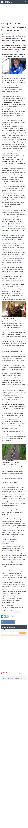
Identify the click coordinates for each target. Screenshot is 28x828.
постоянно (12, 527)
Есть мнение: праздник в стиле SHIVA (11, 674)
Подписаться (22, 633)
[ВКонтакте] (2, 616)
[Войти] (25, 2)
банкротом (9, 555)
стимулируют (10, 466)
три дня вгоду (17, 433)
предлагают (16, 49)
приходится (15, 40)
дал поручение (11, 137)
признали (8, 44)
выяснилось (11, 93)
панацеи (10, 418)
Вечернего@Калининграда (8, 627)
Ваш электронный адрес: (8, 630)
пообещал (19, 258)
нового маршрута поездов (12, 484)
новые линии (20, 478)
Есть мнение (3, 672)
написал (13, 256)
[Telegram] (5, 616)
